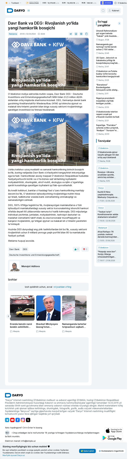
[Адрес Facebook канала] (18, 420)
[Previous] (8, 316)
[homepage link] (16, 10)
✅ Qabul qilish (87, 451)
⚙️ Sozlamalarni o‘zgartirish (111, 451)
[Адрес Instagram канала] (23, 420)
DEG (25, 249)
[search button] (103, 10)
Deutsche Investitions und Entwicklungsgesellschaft (34, 255)
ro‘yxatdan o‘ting (62, 287)
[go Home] (14, 395)
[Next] (88, 316)
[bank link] (32, 3)
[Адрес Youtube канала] (12, 420)
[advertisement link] (106, 3)
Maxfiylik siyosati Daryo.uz (14, 455)
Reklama (13, 34)
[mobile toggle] (28, 10)
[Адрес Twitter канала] (28, 420)
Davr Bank (14, 249)
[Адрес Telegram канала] (7, 420)
